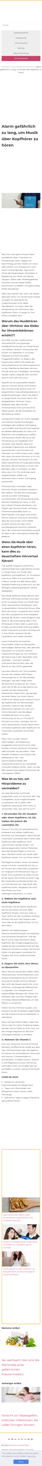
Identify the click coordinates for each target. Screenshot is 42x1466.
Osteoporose (21, 38)
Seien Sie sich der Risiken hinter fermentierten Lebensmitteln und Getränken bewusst (18, 1218)
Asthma (21, 48)
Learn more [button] (31, 1456)
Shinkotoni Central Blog (18, 1445)
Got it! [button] (21, 1462)
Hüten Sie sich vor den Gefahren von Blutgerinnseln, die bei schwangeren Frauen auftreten (19, 1272)
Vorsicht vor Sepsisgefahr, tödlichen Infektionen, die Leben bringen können (20, 1420)
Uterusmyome (21, 43)
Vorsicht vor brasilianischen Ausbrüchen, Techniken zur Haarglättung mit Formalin (20, 1245)
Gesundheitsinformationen (22, 67)
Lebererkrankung (21, 53)
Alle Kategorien (21, 58)
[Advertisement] (21, 12)
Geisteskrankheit (21, 33)
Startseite (5, 67)
